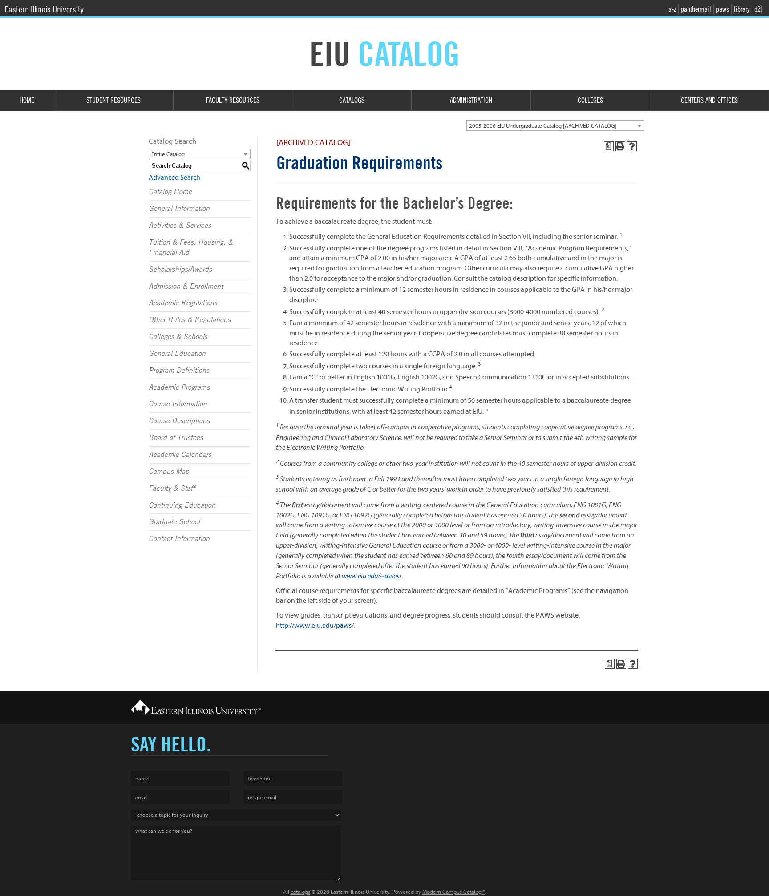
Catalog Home (170, 191)
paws (722, 9)
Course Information (178, 404)
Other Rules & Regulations (190, 319)
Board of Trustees (176, 437)
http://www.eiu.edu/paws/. (315, 626)
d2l (758, 9)
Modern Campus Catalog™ (453, 891)
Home (27, 100)
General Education (177, 353)
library (741, 9)
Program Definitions (179, 370)
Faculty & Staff (172, 488)
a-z (672, 9)
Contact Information (179, 538)
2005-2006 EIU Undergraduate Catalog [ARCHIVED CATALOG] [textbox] (542, 125)
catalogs (300, 891)
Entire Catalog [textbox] (168, 154)
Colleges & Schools (178, 336)
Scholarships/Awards (180, 269)
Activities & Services (180, 225)
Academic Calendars (180, 454)
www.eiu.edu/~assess (372, 576)
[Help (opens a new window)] (632, 146)
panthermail (696, 9)
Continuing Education (182, 505)
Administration (471, 100)
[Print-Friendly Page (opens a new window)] (620, 146)
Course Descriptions (179, 420)
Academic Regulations (183, 303)
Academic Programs (179, 387)
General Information (179, 208)
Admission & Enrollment (186, 286)
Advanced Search (174, 178)
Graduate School (174, 521)
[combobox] (555, 125)
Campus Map (169, 471)
